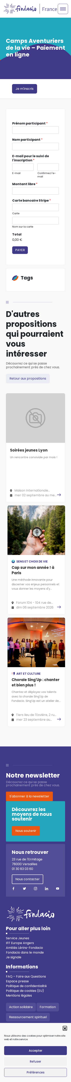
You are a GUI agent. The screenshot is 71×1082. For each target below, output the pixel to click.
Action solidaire (21, 1007)
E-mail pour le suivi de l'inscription (30, 158)
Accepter (35, 1051)
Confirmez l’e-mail (46, 175)
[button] (65, 1028)
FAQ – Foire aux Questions (26, 976)
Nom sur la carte (22, 227)
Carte (16, 213)
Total (16, 234)
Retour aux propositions (27, 378)
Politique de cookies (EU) (25, 990)
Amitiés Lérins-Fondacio (24, 947)
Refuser (35, 1061)
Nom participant (27, 140)
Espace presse (17, 981)
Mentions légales (19, 995)
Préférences (36, 1072)
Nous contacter (27, 879)
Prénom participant (30, 123)
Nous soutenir (25, 830)
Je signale (13, 957)
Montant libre (24, 184)
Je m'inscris (25, 88)
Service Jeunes (17, 938)
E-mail (16, 173)
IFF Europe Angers (20, 943)
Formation (48, 1007)
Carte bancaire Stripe (31, 201)
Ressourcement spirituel (28, 1017)
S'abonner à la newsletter (29, 796)
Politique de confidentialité (26, 986)
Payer (20, 250)
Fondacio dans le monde (25, 952)
